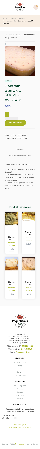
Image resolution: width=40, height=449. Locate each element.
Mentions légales (20, 424)
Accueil (5, 18)
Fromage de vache (9, 21)
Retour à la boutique (13, 35)
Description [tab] (20, 149)
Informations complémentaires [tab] (20, 155)
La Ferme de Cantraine (20, 138)
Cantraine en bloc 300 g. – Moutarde (28, 233)
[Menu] (4, 7)
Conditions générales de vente (20, 427)
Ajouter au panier (15, 122)
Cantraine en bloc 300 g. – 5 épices (11, 283)
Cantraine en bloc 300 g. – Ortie (11, 238)
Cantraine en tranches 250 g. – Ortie (28, 283)
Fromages (21, 18)
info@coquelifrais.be (22, 352)
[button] (6, 44)
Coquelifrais (19, 444)
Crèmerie (13, 18)
